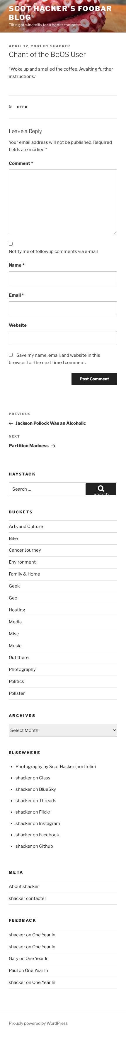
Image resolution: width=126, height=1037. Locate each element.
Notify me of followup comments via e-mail (53, 251)
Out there (19, 657)
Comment (21, 163)
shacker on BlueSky (36, 789)
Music (15, 645)
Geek (22, 107)
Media (15, 622)
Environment (22, 562)
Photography (22, 669)
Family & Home (24, 574)
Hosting (17, 610)
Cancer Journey (25, 550)
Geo (13, 598)
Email (16, 295)
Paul (13, 970)
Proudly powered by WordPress (38, 1023)
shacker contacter (27, 898)
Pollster (17, 693)
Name (16, 265)
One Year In (43, 935)
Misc (14, 633)
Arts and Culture (26, 526)
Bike (13, 538)
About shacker (24, 886)
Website (18, 325)
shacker (60, 46)
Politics (16, 681)
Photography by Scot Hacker (45, 766)
